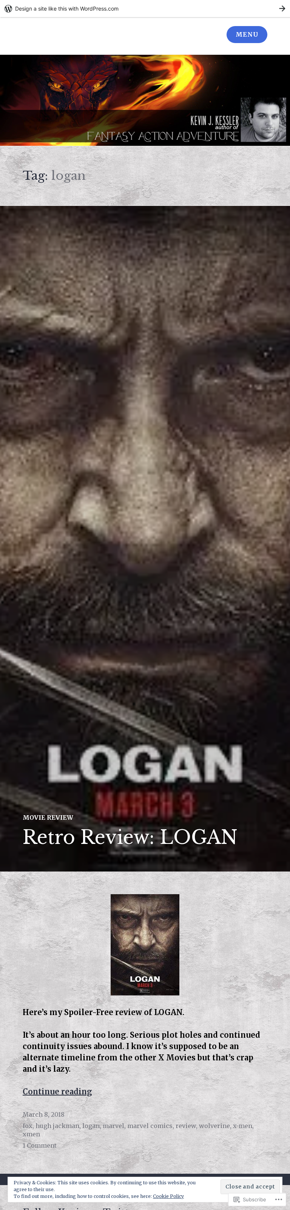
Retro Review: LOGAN (130, 837)
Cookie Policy (168, 1196)
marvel (113, 1126)
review (186, 1126)
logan (91, 1126)
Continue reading (57, 1091)
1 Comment (40, 1145)
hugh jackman (57, 1126)
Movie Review (48, 817)
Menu (247, 34)
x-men (242, 1126)
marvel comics (150, 1126)
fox (27, 1126)
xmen (31, 1134)
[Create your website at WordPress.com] (145, 8)
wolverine (214, 1126)
